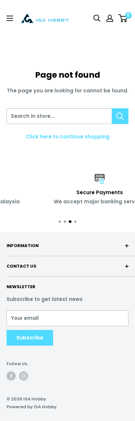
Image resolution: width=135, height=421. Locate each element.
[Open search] (97, 18)
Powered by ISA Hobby (32, 407)
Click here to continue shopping (67, 136)
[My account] (109, 18)
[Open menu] (10, 18)
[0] (123, 18)
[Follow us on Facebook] (11, 376)
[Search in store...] (120, 116)
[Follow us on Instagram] (23, 376)
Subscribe (29, 337)
